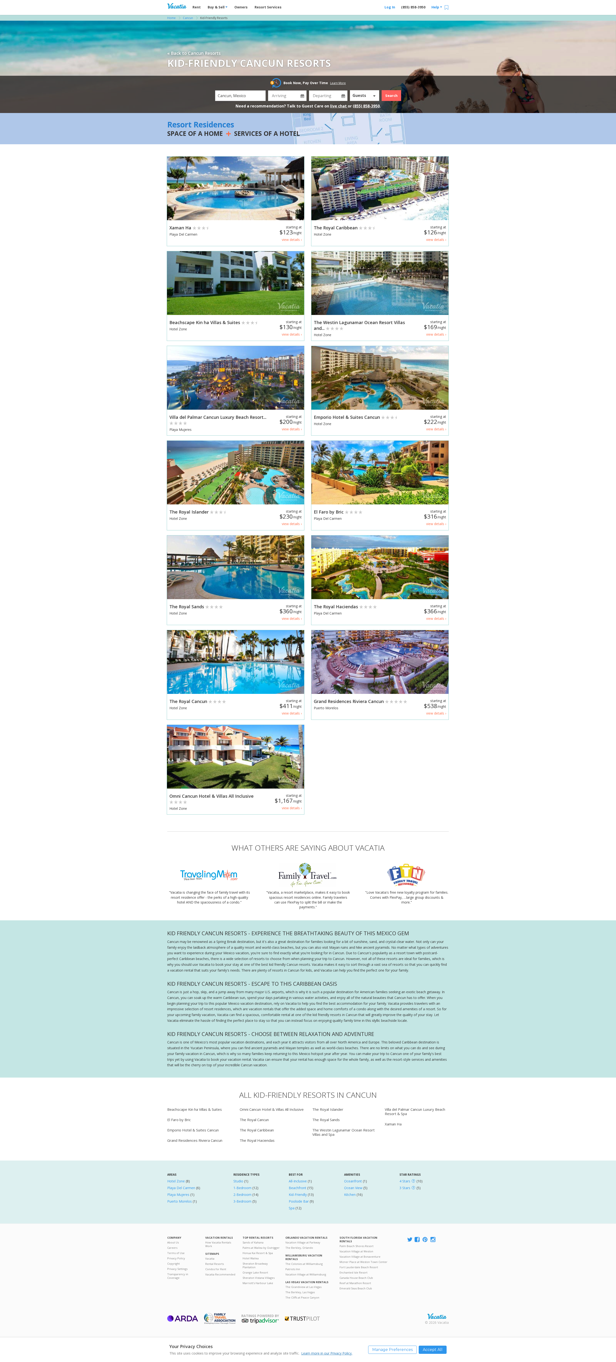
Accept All (433, 1349)
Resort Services (268, 7)
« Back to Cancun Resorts (194, 53)
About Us (173, 1242)
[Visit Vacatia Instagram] (433, 1240)
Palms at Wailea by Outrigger (261, 1247)
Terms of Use (176, 1253)
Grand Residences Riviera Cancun (194, 1140)
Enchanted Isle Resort (353, 1272)
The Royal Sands (326, 1119)
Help (435, 7)
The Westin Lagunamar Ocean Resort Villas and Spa (343, 1132)
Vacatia (209, 1258)
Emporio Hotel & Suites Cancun (193, 1130)
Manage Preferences (392, 1349)
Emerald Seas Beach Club (356, 1288)
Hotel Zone (176, 1181)
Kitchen (350, 1194)
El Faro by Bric (179, 1119)
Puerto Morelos (179, 1201)
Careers (172, 1247)
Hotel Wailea (251, 1258)
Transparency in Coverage (177, 1276)
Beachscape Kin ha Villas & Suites (194, 1109)
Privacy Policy (176, 1258)
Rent (196, 7)
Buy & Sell (216, 7)
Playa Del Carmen (181, 1188)
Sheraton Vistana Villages (259, 1278)
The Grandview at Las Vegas (303, 1287)
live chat (339, 106)
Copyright (173, 1263)
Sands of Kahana (253, 1242)
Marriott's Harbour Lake (258, 1283)
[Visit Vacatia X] (409, 1240)
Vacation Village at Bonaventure (360, 1256)
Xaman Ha (393, 1124)
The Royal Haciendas (257, 1140)
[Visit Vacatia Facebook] (417, 1240)
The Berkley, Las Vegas (300, 1292)
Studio (238, 1181)
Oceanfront (353, 1181)
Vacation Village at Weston (356, 1251)
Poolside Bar (299, 1201)
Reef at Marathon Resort (355, 1283)
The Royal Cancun (254, 1119)
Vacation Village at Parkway (302, 1242)
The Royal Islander (327, 1109)
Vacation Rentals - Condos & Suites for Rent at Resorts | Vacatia (176, 6)
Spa (292, 1208)
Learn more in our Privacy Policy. (326, 1353)
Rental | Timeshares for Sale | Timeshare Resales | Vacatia (437, 1316)
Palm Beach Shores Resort (356, 1246)
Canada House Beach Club (356, 1278)
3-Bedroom (242, 1201)
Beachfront (297, 1188)
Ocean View (353, 1188)
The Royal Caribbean (257, 1130)
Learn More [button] (338, 83)
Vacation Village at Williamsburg (305, 1274)
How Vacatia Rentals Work (218, 1244)
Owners (241, 7)
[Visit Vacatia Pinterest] (425, 1240)
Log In (390, 7)
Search (391, 95)
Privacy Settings (177, 1269)
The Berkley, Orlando (299, 1247)
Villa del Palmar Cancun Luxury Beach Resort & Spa (415, 1111)
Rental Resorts (214, 1264)
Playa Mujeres (178, 1194)
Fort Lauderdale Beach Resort (359, 1267)
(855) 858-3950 (413, 7)
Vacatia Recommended (220, 1274)
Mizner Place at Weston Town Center (363, 1262)
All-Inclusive (298, 1181)
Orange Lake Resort (255, 1272)
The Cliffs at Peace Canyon (302, 1297)
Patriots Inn (292, 1269)
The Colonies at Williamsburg (304, 1264)
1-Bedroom (242, 1188)
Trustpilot (302, 1319)
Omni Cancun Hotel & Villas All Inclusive (272, 1109)
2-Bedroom (242, 1194)
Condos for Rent (215, 1269)
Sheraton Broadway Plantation (255, 1265)
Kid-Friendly (298, 1194)
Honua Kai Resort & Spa (258, 1253)
